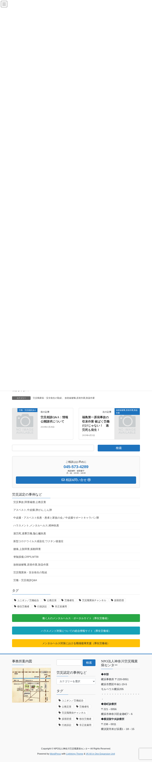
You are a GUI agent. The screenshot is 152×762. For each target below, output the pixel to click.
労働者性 (69, 600)
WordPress (55, 754)
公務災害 (52, 600)
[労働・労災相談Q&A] (24, 415)
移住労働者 (23, 606)
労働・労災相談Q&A (25, 580)
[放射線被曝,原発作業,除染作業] (127, 415)
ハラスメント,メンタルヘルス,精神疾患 (36, 525)
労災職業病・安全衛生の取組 (47, 398)
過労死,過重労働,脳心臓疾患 (29, 533)
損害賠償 (119, 600)
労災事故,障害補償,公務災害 (29, 502)
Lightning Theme (74, 754)
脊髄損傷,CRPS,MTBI (26, 556)
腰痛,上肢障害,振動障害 (27, 549)
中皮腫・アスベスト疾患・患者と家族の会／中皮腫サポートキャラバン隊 (56, 517)
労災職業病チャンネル (94, 600)
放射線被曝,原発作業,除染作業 (80, 398)
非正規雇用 (61, 606)
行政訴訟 (42, 606)
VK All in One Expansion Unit (100, 754)
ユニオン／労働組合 (28, 600)
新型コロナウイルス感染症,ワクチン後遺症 (38, 541)
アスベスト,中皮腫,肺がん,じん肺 (32, 509)
